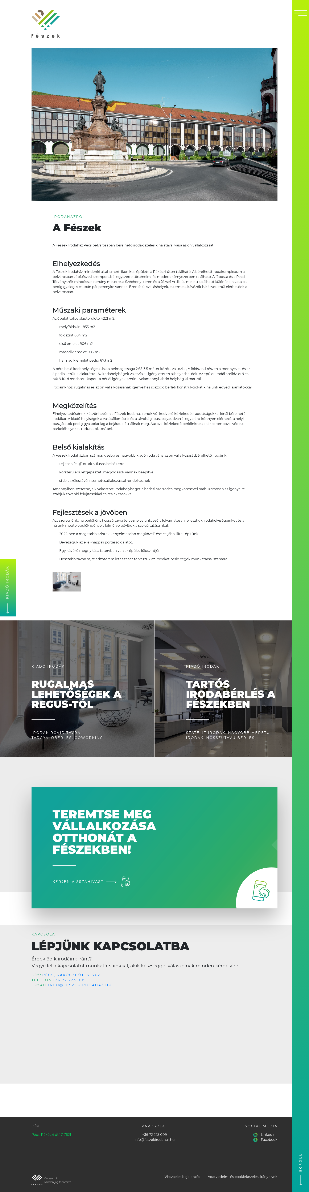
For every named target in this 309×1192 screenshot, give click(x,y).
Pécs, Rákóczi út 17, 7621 (72, 975)
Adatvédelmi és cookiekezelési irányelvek (242, 1177)
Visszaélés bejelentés (182, 1177)
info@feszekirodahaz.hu (80, 985)
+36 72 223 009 (69, 980)
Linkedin (268, 1135)
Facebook (269, 1140)
